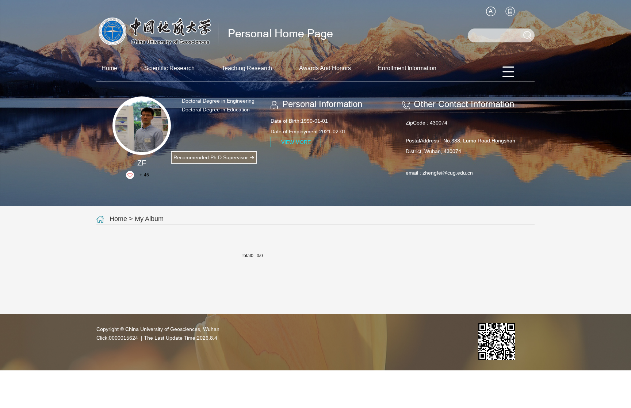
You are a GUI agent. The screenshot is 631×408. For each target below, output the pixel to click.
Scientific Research (169, 68)
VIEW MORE (296, 142)
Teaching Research (247, 68)
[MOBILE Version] (510, 11)
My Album (149, 218)
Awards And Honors (325, 68)
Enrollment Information (407, 68)
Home (109, 68)
